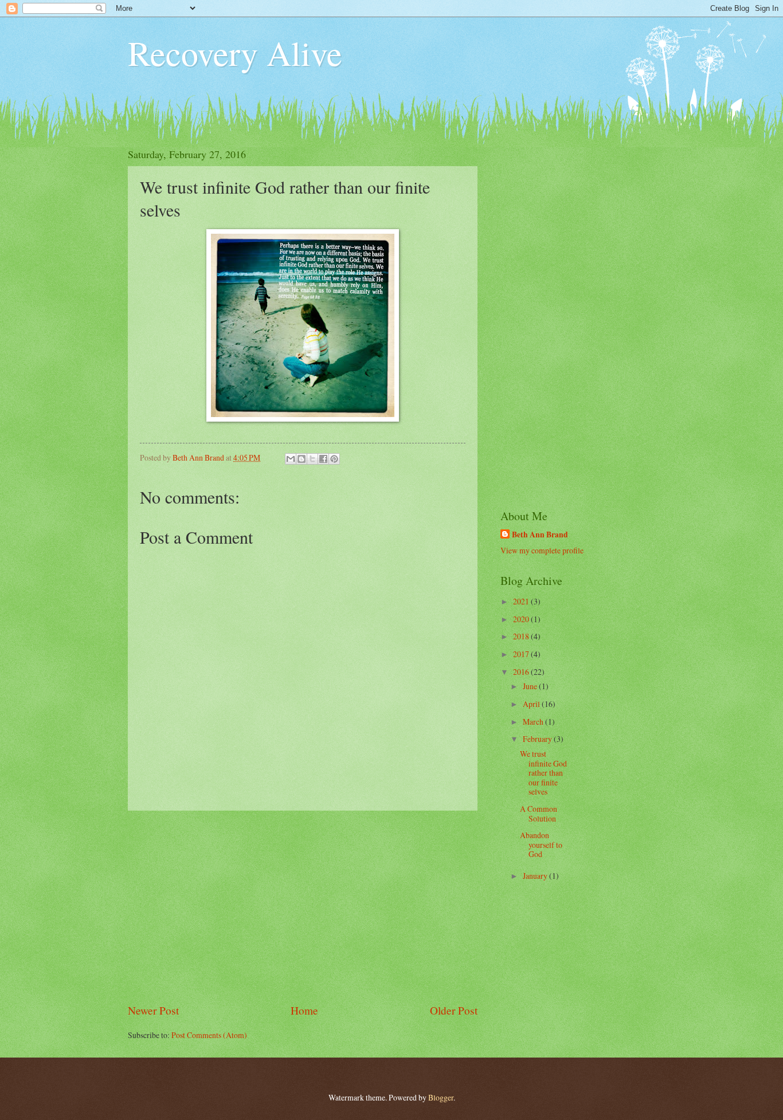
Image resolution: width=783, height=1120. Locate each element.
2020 (522, 619)
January (536, 875)
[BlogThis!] (301, 459)
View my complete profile (542, 550)
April (532, 703)
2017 (522, 654)
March (534, 721)
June (531, 686)
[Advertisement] (302, 907)
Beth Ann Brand (540, 534)
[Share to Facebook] (323, 459)
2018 (522, 636)
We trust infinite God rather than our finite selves (543, 772)
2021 (522, 601)
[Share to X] (312, 459)
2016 (522, 671)
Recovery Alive (235, 53)
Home (304, 1010)
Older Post (453, 1010)
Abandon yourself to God (541, 844)
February (538, 738)
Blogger (440, 1097)
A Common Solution (538, 813)
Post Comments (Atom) (209, 1034)
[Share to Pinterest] (334, 459)
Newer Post (153, 1010)
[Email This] (290, 459)
